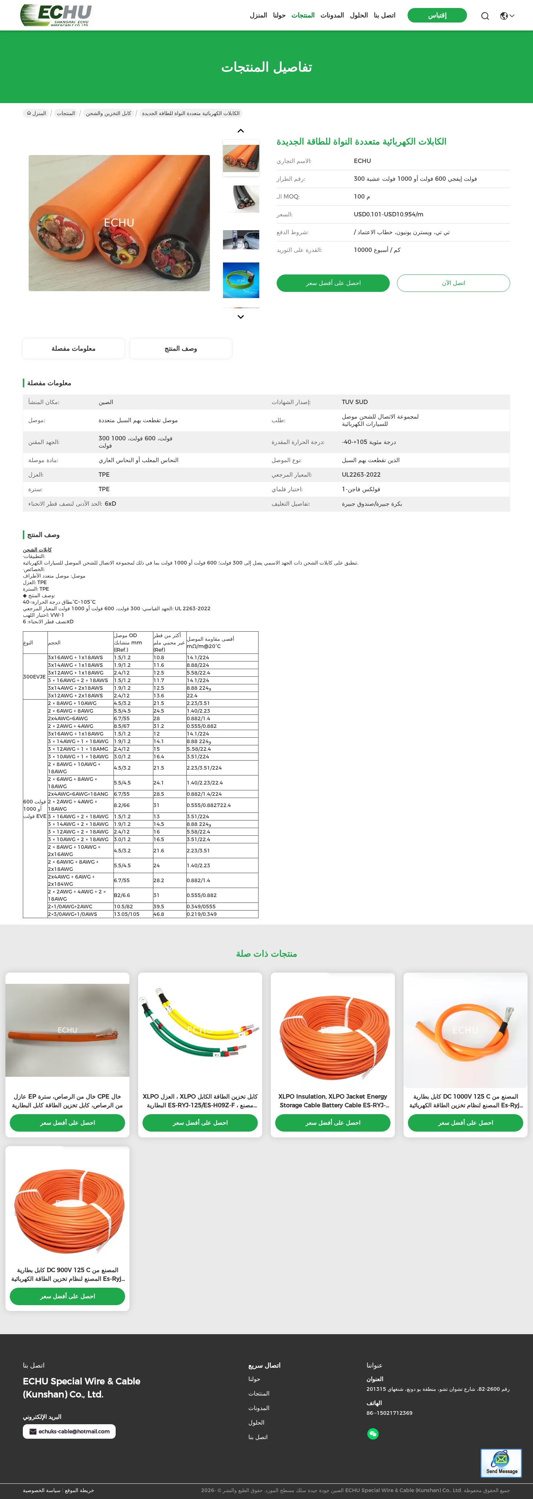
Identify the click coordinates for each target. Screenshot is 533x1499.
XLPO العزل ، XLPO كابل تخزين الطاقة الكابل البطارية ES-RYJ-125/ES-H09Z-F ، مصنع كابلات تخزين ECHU (200, 1101)
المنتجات (303, 15)
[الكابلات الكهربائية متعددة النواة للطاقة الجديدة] (119, 222)
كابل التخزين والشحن (108, 113)
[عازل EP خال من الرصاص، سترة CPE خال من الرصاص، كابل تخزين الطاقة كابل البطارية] (67, 1030)
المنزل (258, 15)
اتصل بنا (385, 15)
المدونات (332, 15)
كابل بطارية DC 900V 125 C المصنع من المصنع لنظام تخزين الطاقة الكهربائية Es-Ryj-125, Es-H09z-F (67, 1275)
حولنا (279, 15)
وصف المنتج (181, 349)
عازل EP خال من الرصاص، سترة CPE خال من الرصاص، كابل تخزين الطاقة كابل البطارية (67, 1101)
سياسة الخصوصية (42, 1490)
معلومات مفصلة (73, 349)
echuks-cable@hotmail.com (74, 1431)
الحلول (359, 15)
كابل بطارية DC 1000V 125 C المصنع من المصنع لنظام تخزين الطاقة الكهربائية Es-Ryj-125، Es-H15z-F (465, 1101)
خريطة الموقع (79, 1490)
